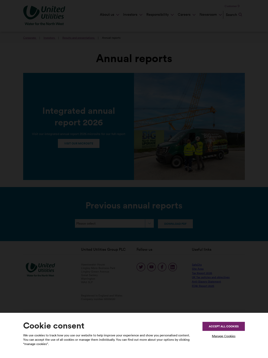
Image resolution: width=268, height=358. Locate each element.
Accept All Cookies (224, 326)
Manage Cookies (223, 336)
